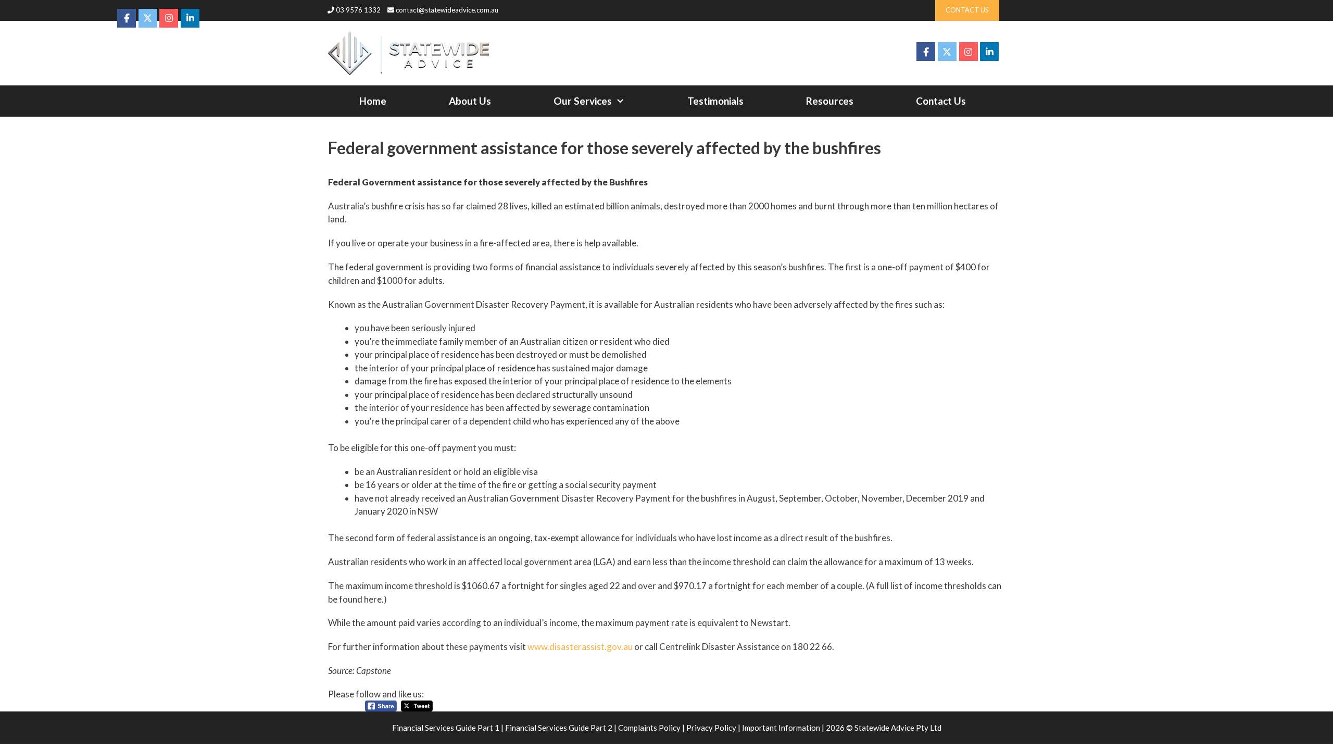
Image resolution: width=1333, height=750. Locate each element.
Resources (829, 101)
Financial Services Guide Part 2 (558, 727)
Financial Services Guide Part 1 (445, 727)
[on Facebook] (925, 51)
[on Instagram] (968, 51)
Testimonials (715, 101)
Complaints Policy (649, 727)
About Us (470, 101)
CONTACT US (967, 10)
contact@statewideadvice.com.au (447, 10)
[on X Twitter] (947, 51)
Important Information (781, 727)
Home (372, 101)
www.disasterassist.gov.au (580, 646)
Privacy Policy (711, 727)
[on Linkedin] (989, 51)
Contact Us (941, 101)
